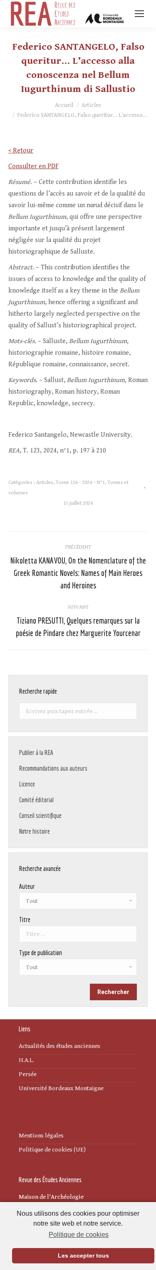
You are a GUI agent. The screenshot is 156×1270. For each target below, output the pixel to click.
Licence (27, 784)
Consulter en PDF (33, 166)
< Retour (20, 151)
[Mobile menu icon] (139, 13)
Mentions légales (41, 1135)
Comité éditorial (36, 799)
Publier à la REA (36, 752)
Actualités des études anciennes (59, 1046)
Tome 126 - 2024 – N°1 (80, 482)
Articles (44, 482)
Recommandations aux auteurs (53, 768)
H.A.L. (26, 1060)
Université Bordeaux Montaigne (61, 1088)
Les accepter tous (83, 1255)
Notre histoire (34, 831)
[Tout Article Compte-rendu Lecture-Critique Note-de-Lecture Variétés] (78, 969)
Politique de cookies (79, 1234)
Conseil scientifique (40, 815)
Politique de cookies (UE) (52, 1149)
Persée (28, 1074)
